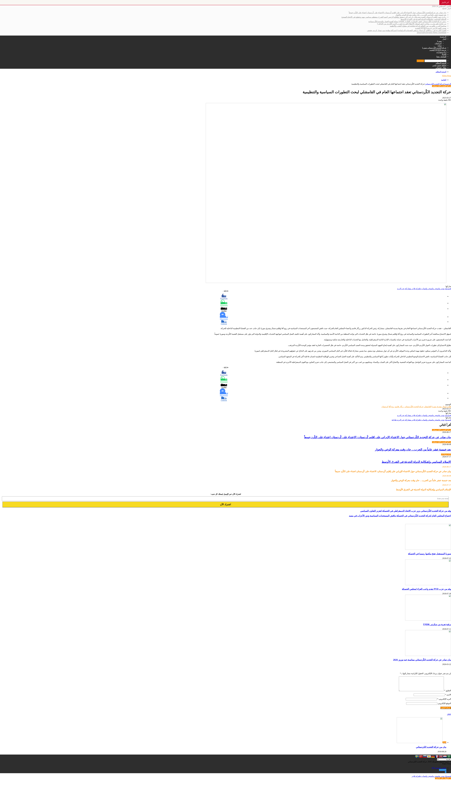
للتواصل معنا (441, 57)
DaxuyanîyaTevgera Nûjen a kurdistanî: (431, 33)
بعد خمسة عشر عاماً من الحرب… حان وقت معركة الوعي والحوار (420, 15)
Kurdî (444, 54)
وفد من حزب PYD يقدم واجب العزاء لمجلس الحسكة (426, 589)
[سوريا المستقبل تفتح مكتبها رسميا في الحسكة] (428, 549)
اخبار (444, 39)
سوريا (439, 41)
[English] (441, 756)
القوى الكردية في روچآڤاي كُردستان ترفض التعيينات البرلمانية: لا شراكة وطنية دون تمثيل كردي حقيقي (406, 30)
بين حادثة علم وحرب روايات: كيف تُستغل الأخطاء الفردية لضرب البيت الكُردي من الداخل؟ (411, 24)
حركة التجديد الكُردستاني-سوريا (434, 48)
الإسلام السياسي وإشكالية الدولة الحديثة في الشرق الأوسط (423, 19)
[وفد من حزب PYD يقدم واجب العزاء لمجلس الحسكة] (428, 585)
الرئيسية (443, 37)
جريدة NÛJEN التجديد (438, 50)
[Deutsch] (433, 756)
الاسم (448, 695)
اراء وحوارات (441, 52)
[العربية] (449, 756)
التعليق (447, 691)
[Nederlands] (445, 756)
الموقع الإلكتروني (444, 703)
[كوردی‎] (429, 756)
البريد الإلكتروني (444, 699)
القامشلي (427, 407)
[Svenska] (417, 756)
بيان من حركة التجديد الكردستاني (431, 747)
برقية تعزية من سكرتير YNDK (437, 624)
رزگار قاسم (399, 407)
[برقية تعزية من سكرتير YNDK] (428, 620)
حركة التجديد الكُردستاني (413, 407)
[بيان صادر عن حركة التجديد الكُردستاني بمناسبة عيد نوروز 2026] (428, 655)
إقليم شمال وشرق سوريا (441, 407)
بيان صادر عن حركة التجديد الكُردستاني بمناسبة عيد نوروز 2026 (422, 659)
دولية (440, 46)
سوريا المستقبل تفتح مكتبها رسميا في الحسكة (429, 553)
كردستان (438, 43)
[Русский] (425, 756)
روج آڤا (391, 407)
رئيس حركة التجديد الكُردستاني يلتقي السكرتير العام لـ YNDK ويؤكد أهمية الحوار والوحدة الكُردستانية (407, 22)
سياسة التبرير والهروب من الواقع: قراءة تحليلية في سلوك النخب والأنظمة (418, 26)
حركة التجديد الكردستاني (434, 84)
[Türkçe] (421, 756)
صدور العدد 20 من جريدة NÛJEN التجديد (430, 28)
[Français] (437, 756)
